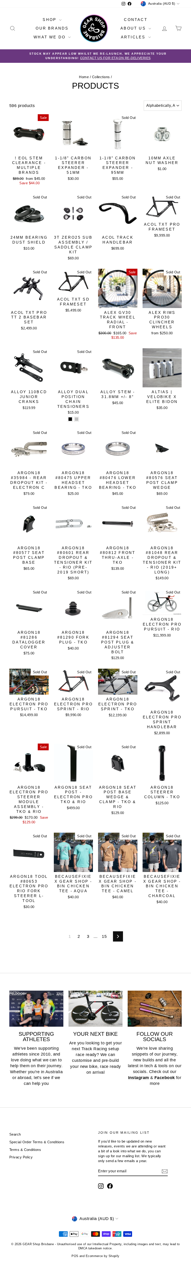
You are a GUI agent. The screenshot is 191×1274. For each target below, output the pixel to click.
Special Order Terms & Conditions (36, 1142)
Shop (50, 20)
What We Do (50, 37)
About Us (133, 28)
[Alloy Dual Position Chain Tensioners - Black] (70, 419)
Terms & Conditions (25, 1150)
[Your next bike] (95, 1009)
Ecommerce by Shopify (102, 1256)
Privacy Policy (21, 1157)
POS (75, 1256)
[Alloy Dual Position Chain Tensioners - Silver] (76, 419)
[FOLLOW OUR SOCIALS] (155, 1009)
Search (15, 1134)
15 (104, 936)
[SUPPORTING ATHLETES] (36, 1009)
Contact (135, 20)
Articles (134, 37)
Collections (101, 77)
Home (84, 77)
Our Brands (52, 28)
